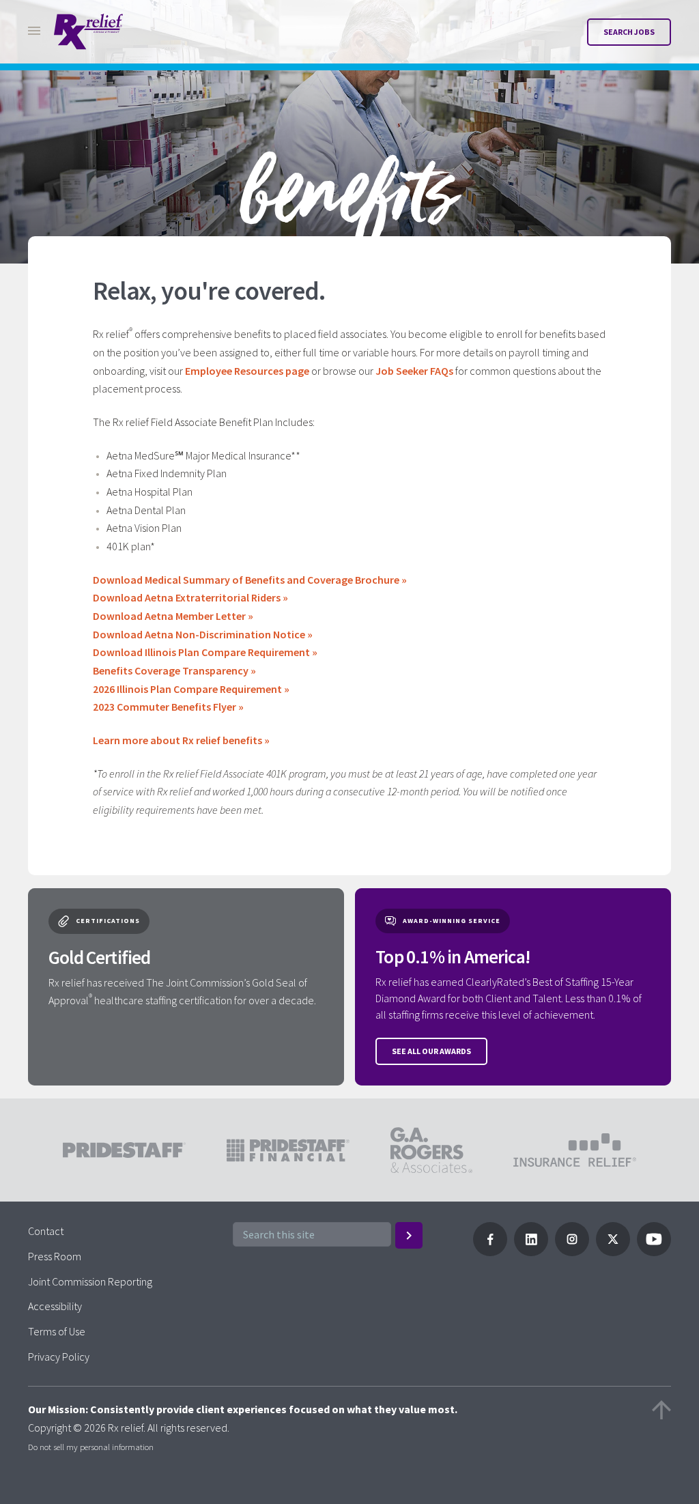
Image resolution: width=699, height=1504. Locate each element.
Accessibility (55, 1306)
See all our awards (431, 1051)
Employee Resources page (247, 371)
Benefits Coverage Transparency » (174, 670)
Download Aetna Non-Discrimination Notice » (203, 634)
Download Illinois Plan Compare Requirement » (205, 652)
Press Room (54, 1256)
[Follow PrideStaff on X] (613, 1252)
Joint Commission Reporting (90, 1281)
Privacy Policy (58, 1356)
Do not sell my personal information (91, 1446)
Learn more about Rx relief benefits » (181, 740)
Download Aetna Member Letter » (173, 616)
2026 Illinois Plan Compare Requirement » (191, 689)
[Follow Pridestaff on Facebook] (490, 1252)
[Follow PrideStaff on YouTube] (654, 1252)
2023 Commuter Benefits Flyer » (168, 706)
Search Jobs (629, 32)
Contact (45, 1231)
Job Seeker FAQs (414, 371)
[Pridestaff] (88, 32)
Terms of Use (56, 1331)
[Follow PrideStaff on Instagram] (572, 1252)
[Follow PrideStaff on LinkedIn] (531, 1252)
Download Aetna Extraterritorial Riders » (190, 597)
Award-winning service (451, 920)
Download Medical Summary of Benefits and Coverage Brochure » (250, 579)
